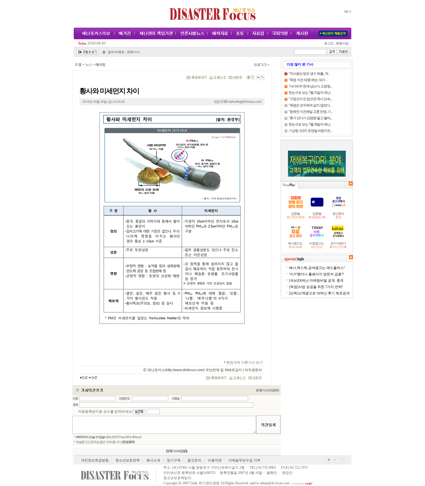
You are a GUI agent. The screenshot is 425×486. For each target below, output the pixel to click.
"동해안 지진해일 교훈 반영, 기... (310, 112)
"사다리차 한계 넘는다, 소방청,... (310, 86)
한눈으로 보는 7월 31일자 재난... (310, 93)
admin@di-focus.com (274, 483)
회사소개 (153, 460)
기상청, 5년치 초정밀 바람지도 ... (311, 131)
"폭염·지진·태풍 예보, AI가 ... (308, 80)
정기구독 (174, 460)
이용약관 (215, 460)
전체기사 (133, 52)
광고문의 (194, 460)
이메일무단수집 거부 (244, 460)
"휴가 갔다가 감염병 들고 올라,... (310, 118)
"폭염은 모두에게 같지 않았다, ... (310, 105)
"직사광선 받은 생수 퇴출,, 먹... (309, 74)
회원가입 (342, 43)
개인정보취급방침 (95, 460)
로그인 (329, 43)
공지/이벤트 (116, 52)
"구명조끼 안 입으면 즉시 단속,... (310, 99)
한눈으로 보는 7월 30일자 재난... (310, 124)
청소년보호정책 (127, 460)
